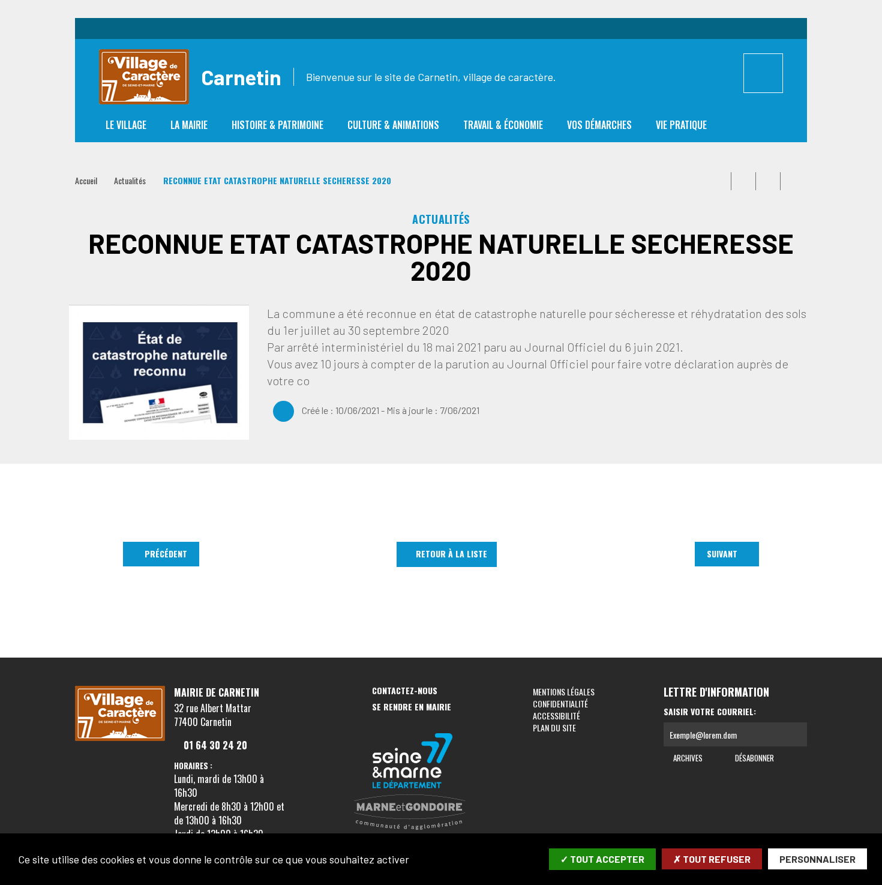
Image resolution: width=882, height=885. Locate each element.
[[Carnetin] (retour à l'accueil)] (120, 738)
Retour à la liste (451, 553)
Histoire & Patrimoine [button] (277, 125)
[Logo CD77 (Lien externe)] (413, 761)
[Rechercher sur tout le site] (763, 73)
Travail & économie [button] (503, 125)
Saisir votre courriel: (710, 711)
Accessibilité (556, 715)
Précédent (166, 553)
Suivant (722, 553)
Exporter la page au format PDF (743, 181)
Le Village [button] (126, 125)
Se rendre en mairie (411, 707)
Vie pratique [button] (681, 125)
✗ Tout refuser (712, 859)
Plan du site (554, 727)
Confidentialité (560, 703)
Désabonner (753, 758)
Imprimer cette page (719, 181)
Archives (687, 758)
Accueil (86, 180)
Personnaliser (817, 859)
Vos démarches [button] (599, 125)
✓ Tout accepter (602, 859)
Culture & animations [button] (393, 125)
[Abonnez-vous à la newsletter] (795, 734)
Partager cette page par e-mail (768, 181)
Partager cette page (793, 181)
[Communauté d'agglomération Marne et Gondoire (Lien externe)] (413, 813)
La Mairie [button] (189, 125)
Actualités (130, 180)
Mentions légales (564, 691)
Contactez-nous (404, 691)
